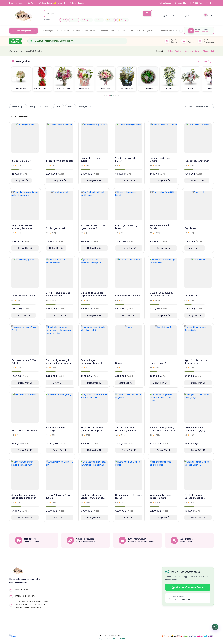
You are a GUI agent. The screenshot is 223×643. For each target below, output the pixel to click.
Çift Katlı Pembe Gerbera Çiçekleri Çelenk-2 (194, 496)
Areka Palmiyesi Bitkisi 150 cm (58, 496)
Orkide (73, 20)
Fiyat (59, 107)
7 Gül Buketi (191, 295)
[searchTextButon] (147, 13)
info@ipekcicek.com (25, 596)
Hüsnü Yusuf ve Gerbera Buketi (128, 496)
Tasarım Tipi (18, 107)
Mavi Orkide (64, 31)
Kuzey (118, 363)
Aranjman (86, 20)
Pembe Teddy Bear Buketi (160, 159)
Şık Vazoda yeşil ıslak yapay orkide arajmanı (93, 294)
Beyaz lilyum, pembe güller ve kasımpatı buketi (92, 429)
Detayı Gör (20, 180)
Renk (70, 107)
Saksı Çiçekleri (126, 31)
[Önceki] (13, 79)
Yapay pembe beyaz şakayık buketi (161, 496)
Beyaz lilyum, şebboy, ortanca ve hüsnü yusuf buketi (163, 429)
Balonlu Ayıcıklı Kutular (85, 31)
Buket (110, 20)
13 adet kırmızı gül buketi (90, 159)
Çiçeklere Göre (165, 31)
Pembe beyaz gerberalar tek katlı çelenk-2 (91, 361)
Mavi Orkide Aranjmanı (196, 160)
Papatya (122, 20)
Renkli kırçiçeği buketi (23, 295)
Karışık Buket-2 (158, 363)
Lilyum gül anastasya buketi (126, 227)
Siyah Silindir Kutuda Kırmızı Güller (195, 361)
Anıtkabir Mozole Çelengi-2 (55, 429)
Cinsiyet (83, 107)
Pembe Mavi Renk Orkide (160, 227)
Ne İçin (34, 107)
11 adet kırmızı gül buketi (59, 160)
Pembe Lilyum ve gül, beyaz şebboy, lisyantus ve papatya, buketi (59, 361)
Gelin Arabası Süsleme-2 (24, 430)
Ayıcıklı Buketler (107, 31)
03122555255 (21, 589)
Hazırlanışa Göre (146, 31)
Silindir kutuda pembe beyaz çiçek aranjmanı (24, 496)
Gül (63, 20)
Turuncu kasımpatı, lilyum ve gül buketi (125, 429)
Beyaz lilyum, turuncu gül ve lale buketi (161, 294)
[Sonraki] (209, 79)
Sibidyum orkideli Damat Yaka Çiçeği (195, 429)
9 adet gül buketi (55, 228)
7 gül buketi (190, 228)
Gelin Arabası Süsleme (127, 295)
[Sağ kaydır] (181, 30)
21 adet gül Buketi (21, 160)
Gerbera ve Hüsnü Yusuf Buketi (24, 361)
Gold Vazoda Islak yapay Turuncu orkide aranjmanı (93, 496)
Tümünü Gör (202, 61)
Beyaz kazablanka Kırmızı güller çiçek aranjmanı (21, 227)
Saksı (99, 20)
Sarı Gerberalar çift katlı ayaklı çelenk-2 (94, 227)
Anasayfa (49, 31)
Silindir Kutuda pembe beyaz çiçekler (58, 294)
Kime (47, 107)
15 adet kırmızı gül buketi (125, 159)
